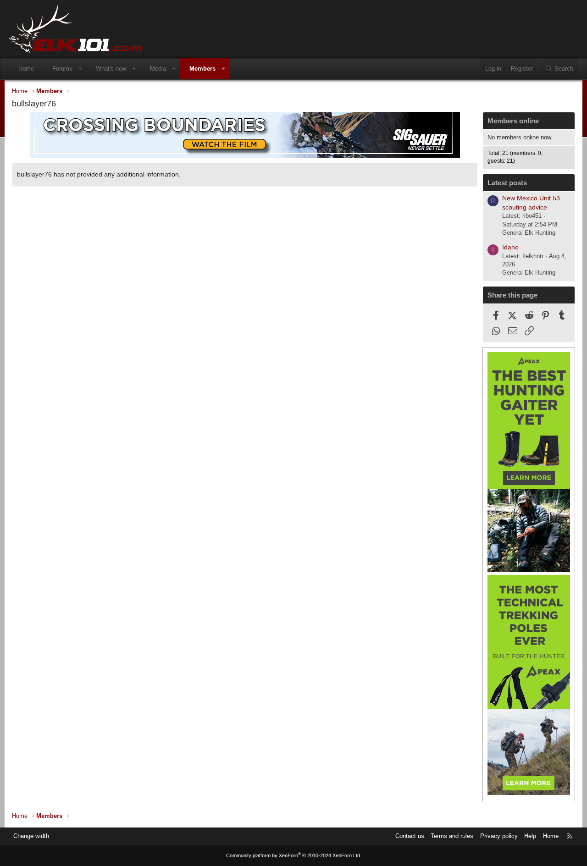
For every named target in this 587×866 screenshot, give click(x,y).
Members (202, 68)
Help (530, 836)
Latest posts (507, 183)
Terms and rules (452, 836)
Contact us (409, 836)
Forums (62, 68)
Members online (513, 121)
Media (158, 68)
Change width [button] (31, 836)
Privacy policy (499, 836)
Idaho (510, 247)
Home (26, 68)
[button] (80, 68)
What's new (111, 68)
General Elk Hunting (528, 232)
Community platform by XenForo (293, 855)
